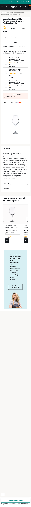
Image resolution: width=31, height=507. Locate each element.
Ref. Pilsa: (14, 27)
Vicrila (5, 31)
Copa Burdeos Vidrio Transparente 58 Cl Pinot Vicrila (11, 227)
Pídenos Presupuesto (15, 286)
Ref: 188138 (7, 237)
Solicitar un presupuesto (16, 500)
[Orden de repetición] (25, 6)
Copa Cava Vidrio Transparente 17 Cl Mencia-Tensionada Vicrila (16, 82)
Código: (23, 27)
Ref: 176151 (19, 62)
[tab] (15, 149)
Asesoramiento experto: (20, 1)
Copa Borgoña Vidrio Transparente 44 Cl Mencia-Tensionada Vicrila (16, 59)
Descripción (6, 148)
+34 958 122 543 (10, 97)
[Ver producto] (7, 240)
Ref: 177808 (19, 85)
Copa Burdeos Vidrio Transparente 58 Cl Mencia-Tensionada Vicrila (16, 71)
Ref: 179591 (19, 73)
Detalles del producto (9, 184)
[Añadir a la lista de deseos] (3, 494)
